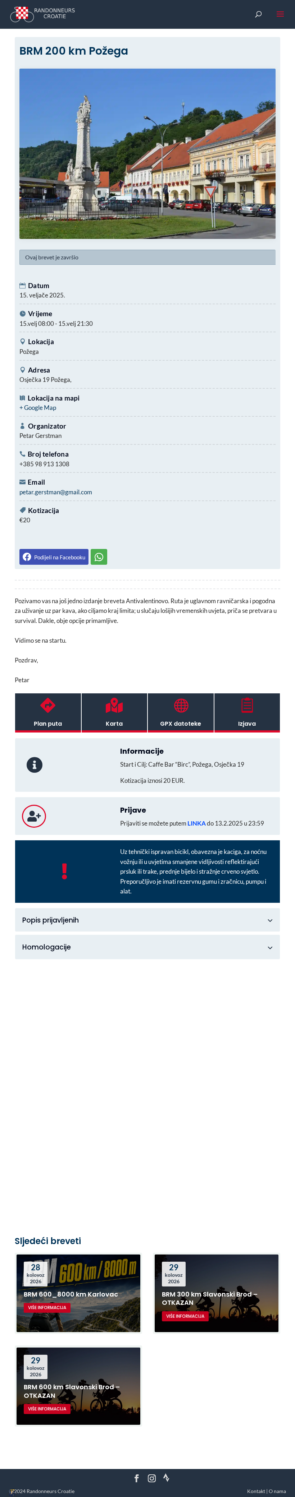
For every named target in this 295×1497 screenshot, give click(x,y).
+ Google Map (37, 407)
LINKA (196, 823)
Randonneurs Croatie (50, 1491)
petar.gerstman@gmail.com (55, 492)
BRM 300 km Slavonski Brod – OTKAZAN (210, 1298)
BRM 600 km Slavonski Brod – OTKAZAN (72, 1391)
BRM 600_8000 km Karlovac (71, 1294)
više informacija (47, 1307)
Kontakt (256, 1491)
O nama (277, 1491)
